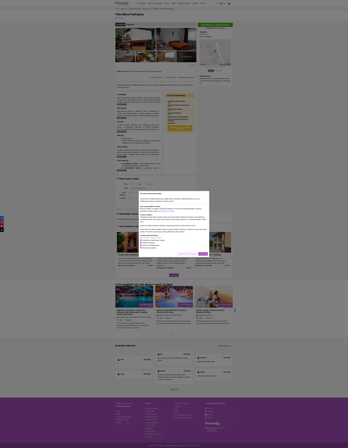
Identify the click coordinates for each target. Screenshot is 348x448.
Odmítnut (181, 254)
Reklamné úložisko (148, 243)
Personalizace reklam (149, 248)
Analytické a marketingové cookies (153, 240)
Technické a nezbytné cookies (152, 238)
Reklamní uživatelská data (150, 245)
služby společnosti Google (165, 211)
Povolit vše (203, 254)
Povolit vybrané (192, 254)
